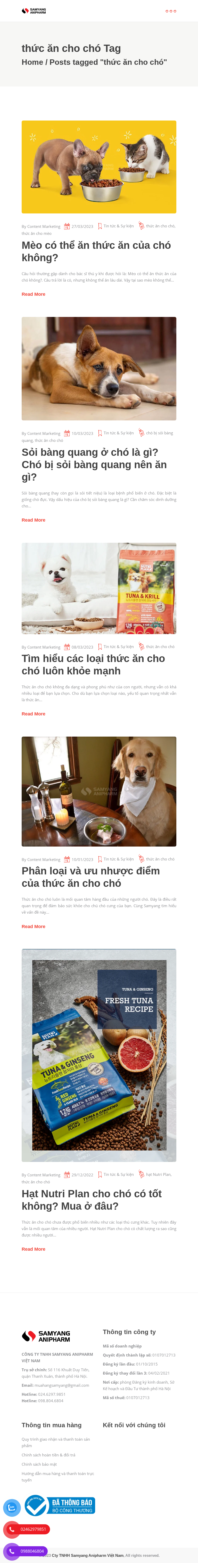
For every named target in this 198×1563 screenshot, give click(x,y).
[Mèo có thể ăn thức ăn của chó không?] (99, 167)
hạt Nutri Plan (158, 1174)
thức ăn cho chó (160, 225)
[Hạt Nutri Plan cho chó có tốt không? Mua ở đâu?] (99, 1055)
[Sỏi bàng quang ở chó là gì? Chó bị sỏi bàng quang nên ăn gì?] (99, 368)
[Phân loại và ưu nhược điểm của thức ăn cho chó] (99, 792)
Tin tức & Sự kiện (119, 225)
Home (32, 62)
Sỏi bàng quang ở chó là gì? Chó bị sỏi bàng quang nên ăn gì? (94, 464)
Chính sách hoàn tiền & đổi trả (48, 1454)
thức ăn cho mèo (37, 233)
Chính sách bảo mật (39, 1464)
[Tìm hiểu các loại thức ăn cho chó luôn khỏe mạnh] (99, 588)
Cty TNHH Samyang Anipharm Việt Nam (87, 1555)
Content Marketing (43, 226)
